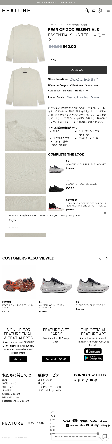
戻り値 (41, 383)
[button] (100, 258)
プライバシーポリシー (52, 419)
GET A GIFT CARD (56, 359)
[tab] (57, 98)
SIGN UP (18, 359)
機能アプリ (8, 386)
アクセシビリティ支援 (49, 386)
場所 (4, 379)
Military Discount (10, 397)
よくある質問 (45, 379)
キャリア (7, 390)
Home (51, 25)
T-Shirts (61, 25)
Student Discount (11, 393)
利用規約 (52, 432)
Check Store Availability (82, 79)
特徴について (9, 383)
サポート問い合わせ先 (49, 390)
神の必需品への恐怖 (78, 25)
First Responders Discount (15, 400)
